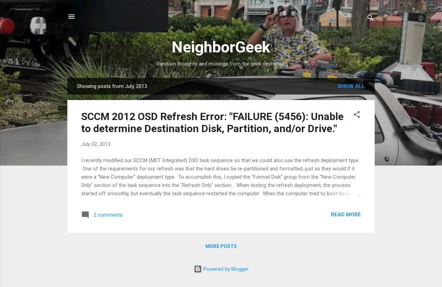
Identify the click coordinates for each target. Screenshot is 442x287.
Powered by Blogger (225, 269)
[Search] (370, 18)
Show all (351, 86)
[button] (357, 115)
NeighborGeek (221, 47)
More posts (221, 246)
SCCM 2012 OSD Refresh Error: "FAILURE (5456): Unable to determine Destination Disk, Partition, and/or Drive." (212, 122)
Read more (346, 214)
